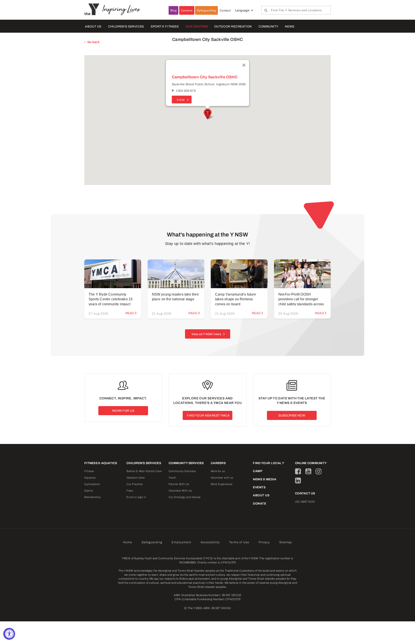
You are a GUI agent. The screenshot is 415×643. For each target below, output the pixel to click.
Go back (93, 42)
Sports (88, 490)
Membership (92, 497)
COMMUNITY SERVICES (186, 463)
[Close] (244, 65)
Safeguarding (206, 10)
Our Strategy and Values (185, 497)
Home (127, 542)
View (181, 99)
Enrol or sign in (136, 497)
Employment (181, 542)
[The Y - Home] (93, 9)
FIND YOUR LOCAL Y (268, 463)
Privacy (264, 542)
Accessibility (210, 542)
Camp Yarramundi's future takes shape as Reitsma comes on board (235, 299)
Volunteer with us (222, 477)
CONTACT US (305, 493)
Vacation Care (135, 477)
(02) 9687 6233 (305, 501)
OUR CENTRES (196, 26)
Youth (172, 477)
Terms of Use (239, 542)
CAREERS (218, 463)
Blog (173, 10)
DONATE (259, 503)
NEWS (289, 26)
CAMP (257, 471)
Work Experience (222, 484)
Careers (187, 10)
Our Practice (134, 484)
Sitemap (285, 542)
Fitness (89, 471)
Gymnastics (92, 484)
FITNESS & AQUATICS (100, 463)
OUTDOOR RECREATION (233, 26)
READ (129, 313)
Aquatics (90, 477)
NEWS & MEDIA (264, 479)
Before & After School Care (144, 471)
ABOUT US (93, 26)
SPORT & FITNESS (165, 26)
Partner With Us (179, 484)
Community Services (182, 471)
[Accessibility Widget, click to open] (9, 634)
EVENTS (259, 487)
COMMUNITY (268, 26)
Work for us (218, 471)
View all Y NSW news (206, 334)
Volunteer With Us (180, 490)
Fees (129, 490)
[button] (207, 114)
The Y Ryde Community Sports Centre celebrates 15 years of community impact (110, 299)
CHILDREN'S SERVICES (126, 26)
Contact (225, 10)
